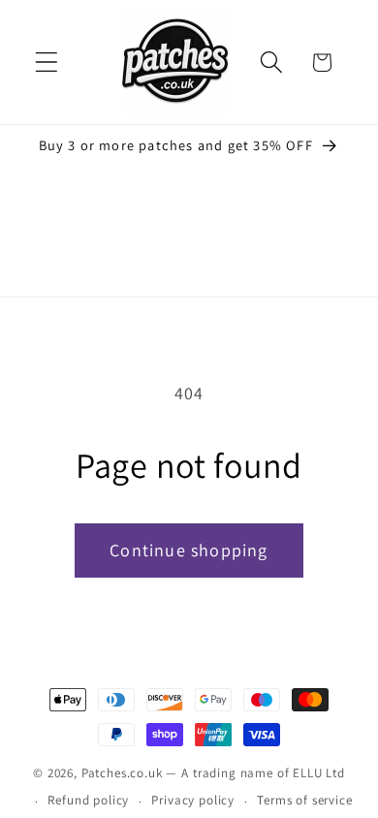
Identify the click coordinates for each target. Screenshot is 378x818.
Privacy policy (193, 800)
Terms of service (304, 800)
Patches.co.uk (122, 773)
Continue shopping (189, 550)
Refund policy (88, 800)
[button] (47, 62)
